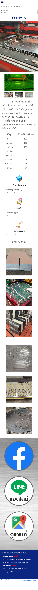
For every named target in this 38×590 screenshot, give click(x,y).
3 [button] (22, 69)
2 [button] (19, 69)
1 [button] (16, 69)
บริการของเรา (11, 6)
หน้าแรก (2, 6)
